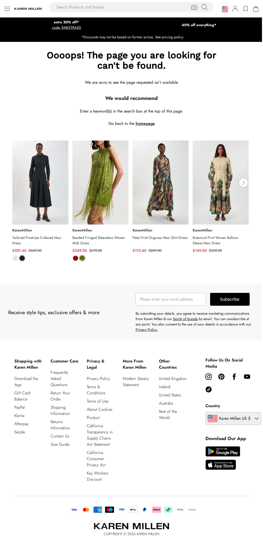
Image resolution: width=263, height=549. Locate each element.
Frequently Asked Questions (59, 378)
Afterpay (21, 424)
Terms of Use (97, 401)
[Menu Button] (7, 9)
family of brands (185, 318)
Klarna (19, 415)
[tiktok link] (208, 389)
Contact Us (60, 436)
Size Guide (60, 444)
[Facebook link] (234, 377)
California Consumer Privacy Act (96, 459)
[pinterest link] (221, 377)
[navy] (22, 258)
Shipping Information (60, 410)
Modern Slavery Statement (136, 382)
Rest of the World (168, 414)
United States (170, 395)
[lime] (82, 258)
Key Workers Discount (97, 476)
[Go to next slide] (243, 183)
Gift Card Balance (22, 396)
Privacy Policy (98, 378)
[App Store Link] (222, 458)
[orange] (75, 258)
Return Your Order (60, 396)
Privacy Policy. (147, 329)
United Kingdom (172, 378)
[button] (225, 9)
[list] (131, 204)
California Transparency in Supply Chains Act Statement (100, 435)
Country (212, 406)
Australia (166, 403)
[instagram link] (208, 377)
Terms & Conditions (96, 390)
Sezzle (19, 432)
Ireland (164, 387)
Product (93, 418)
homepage (145, 123)
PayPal (19, 407)
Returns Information (60, 425)
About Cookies (99, 409)
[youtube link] (247, 377)
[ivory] (15, 258)
